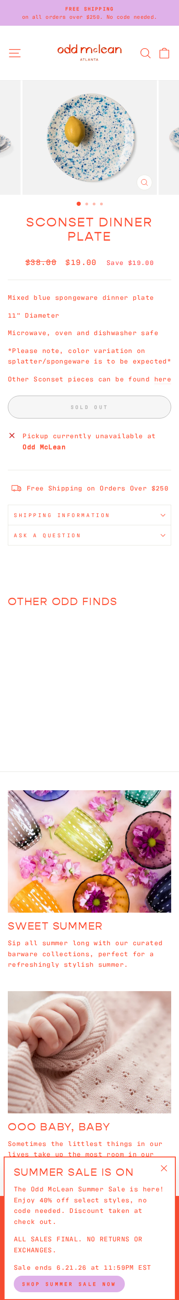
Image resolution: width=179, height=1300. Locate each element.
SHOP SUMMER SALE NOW (69, 1283)
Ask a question (47, 535)
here (162, 378)
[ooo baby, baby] (89, 1052)
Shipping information (62, 514)
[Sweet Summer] (89, 851)
